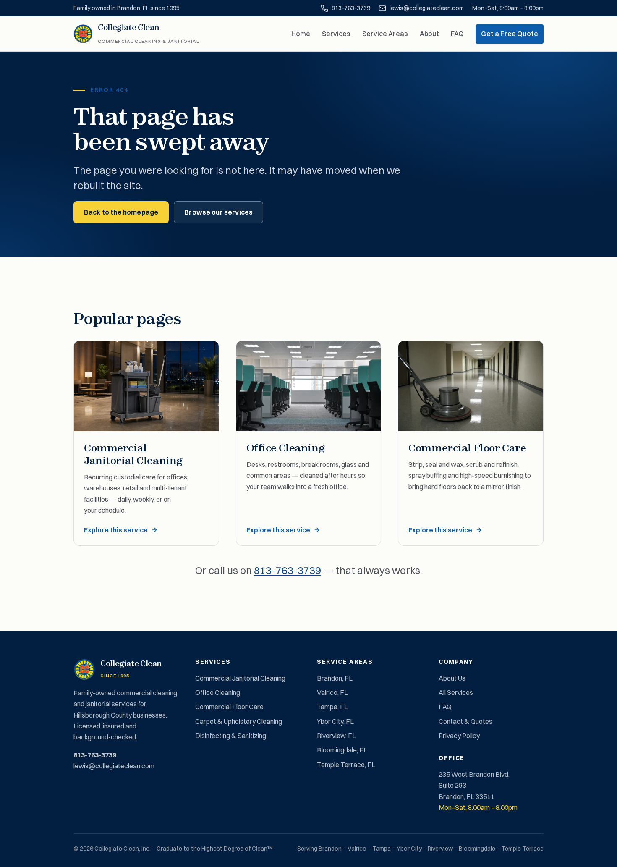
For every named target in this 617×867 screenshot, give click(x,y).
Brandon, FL (335, 678)
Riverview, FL (336, 735)
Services (336, 34)
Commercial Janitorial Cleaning (240, 678)
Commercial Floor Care (229, 706)
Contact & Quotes (465, 721)
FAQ (457, 34)
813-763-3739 (351, 8)
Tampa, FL (332, 706)
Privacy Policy (459, 735)
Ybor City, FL (335, 721)
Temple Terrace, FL (346, 764)
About (429, 34)
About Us (452, 678)
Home (300, 34)
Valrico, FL (332, 692)
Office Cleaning (217, 692)
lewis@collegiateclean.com (427, 8)
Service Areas (385, 34)
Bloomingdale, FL (342, 750)
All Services (456, 692)
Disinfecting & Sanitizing (230, 735)
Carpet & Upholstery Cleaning (238, 721)
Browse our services (218, 212)
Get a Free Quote (509, 34)
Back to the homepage (121, 212)
